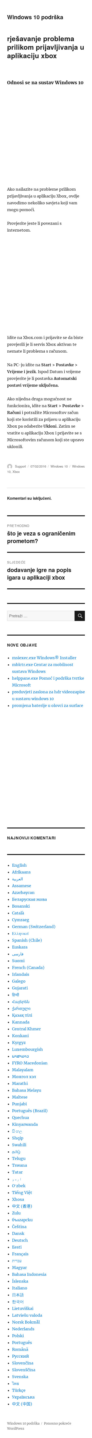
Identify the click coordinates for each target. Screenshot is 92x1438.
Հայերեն (20, 1001)
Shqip (17, 1138)
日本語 (18, 1294)
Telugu (19, 1158)
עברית (17, 1260)
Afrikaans (21, 872)
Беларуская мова (29, 899)
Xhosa (18, 1199)
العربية (17, 878)
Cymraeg (20, 919)
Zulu (16, 1213)
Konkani (20, 1035)
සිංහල (17, 1131)
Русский (20, 1356)
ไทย (15, 1383)
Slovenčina (22, 1363)
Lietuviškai (22, 1308)
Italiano (19, 1288)
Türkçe (19, 1390)
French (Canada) (28, 967)
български (22, 1219)
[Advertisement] (46, 137)
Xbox (16, 471)
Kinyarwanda (25, 1124)
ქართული (21, 1008)
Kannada (20, 1022)
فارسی (18, 953)
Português (22, 1342)
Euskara (19, 947)
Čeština (19, 1226)
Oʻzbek (19, 1185)
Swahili (19, 1144)
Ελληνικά (20, 933)
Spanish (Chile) (27, 940)
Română (20, 1349)
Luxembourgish (27, 1049)
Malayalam (22, 1069)
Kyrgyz (19, 1042)
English (19, 865)
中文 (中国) (22, 1403)
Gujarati (20, 988)
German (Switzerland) (33, 926)
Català (18, 913)
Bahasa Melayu (26, 1090)
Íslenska (20, 1281)
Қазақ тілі (22, 1015)
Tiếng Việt (22, 1192)
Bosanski (21, 906)
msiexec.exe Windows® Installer (44, 657)
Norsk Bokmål (26, 1322)
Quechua (20, 1117)
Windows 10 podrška (35, 17)
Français (20, 1253)
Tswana (19, 1165)
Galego (19, 981)
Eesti (17, 1247)
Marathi (20, 1083)
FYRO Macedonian (30, 1063)
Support (20, 466)
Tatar (17, 1172)
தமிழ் (16, 1151)
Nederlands (23, 1328)
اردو (17, 1178)
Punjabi (19, 1103)
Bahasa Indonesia (29, 1274)
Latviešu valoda (27, 1315)
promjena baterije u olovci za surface (47, 705)
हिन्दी (15, 994)
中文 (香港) (22, 1206)
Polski (18, 1335)
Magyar (19, 1267)
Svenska (20, 1376)
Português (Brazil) (30, 1110)
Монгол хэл (24, 1076)
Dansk (18, 1233)
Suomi (18, 960)
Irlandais (20, 974)
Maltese (19, 1097)
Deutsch (20, 1240)
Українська (23, 1397)
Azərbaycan (23, 892)
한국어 (18, 1301)
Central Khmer (26, 1028)
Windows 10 (59, 466)
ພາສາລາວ (20, 1056)
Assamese (21, 885)
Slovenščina (23, 1369)
